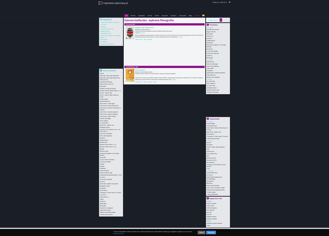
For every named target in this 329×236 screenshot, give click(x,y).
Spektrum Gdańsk (212, 219)
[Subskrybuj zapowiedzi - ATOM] (203, 15)
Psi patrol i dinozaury (212, 92)
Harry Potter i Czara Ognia (107, 103)
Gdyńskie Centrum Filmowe (214, 223)
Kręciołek (209, 38)
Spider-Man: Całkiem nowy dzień (110, 22)
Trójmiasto (213, 20)
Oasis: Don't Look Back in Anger (216, 187)
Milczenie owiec (104, 151)
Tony (208, 168)
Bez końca (210, 175)
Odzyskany (210, 70)
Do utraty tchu (211, 81)
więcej (181, 37)
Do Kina (150, 15)
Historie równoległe (212, 64)
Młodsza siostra (211, 158)
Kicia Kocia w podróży (106, 133)
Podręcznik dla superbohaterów (216, 190)
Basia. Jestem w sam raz (106, 84)
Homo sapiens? (211, 83)
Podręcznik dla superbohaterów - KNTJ (111, 175)
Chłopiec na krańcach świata (108, 88)
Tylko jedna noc (211, 75)
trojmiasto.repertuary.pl (115, 3)
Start (126, 15)
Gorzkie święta (211, 123)
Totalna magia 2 (211, 192)
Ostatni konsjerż (104, 170)
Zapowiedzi (141, 15)
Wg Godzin (165, 15)
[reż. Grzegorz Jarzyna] (130, 32)
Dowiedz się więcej (118, 233)
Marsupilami (210, 181)
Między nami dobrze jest (144, 27)
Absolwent (210, 145)
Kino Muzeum (210, 210)
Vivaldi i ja (209, 55)
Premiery (133, 15)
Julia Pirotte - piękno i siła (214, 132)
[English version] (229, 2)
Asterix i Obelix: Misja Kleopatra (216, 147)
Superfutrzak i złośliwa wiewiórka (216, 73)
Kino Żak (209, 212)
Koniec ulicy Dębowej (213, 66)
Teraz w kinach (109, 70)
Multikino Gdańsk (211, 216)
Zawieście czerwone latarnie (107, 212)
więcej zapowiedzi (213, 194)
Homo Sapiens (104, 121)
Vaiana (101, 199)
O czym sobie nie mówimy (107, 159)
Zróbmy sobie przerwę (213, 138)
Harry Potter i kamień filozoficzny (109, 105)
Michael (102, 149)
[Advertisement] (164, 53)
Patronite (197, 15)
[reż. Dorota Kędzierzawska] (130, 75)
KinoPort (209, 214)
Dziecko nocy (210, 151)
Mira (208, 156)
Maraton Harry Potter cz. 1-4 (108, 144)
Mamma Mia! (103, 142)
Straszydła (104, 42)
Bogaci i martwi (211, 32)
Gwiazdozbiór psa (212, 126)
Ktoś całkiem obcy (212, 153)
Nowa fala (209, 49)
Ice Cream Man (211, 85)
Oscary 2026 (182, 15)
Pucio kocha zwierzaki (213, 53)
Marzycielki (210, 42)
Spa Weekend (210, 162)
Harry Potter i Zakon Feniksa (108, 116)
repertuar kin (138, 39)
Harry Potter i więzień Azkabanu (109, 114)
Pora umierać (140, 70)
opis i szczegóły (148, 39)
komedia (142, 33)
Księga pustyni (211, 40)
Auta (208, 149)
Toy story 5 (103, 195)
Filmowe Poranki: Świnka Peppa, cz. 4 (110, 90)
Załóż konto (223, 2)
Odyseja (103, 27)
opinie (155, 82)
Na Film (157, 15)
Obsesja (102, 164)
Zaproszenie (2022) (105, 210)
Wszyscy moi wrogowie (213, 77)
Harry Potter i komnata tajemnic (109, 112)
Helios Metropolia (212, 208)
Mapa (190, 15)
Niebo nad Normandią (213, 185)
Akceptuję (211, 232)
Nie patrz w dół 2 (211, 160)
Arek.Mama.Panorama (213, 29)
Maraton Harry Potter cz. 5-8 (108, 147)
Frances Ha (210, 36)
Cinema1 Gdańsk (211, 203)
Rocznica (102, 181)
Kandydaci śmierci (212, 88)
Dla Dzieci (173, 15)
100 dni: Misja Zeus (212, 172)
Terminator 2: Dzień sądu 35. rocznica (217, 136)
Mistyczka (209, 183)
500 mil (209, 142)
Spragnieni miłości (105, 186)
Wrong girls (210, 58)
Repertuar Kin (216, 198)
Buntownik (210, 34)
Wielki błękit (103, 203)
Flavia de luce (210, 62)
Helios (208, 225)
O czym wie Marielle (212, 51)
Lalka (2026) (210, 68)
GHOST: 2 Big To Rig (106, 93)
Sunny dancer (210, 134)
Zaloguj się (215, 2)
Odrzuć (201, 232)
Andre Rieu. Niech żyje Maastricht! (109, 75)
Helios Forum (210, 205)
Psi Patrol (103, 24)
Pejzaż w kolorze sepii (213, 90)
